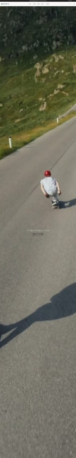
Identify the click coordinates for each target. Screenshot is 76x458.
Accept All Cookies (31, 454)
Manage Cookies (44, 454)
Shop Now (42, 0)
